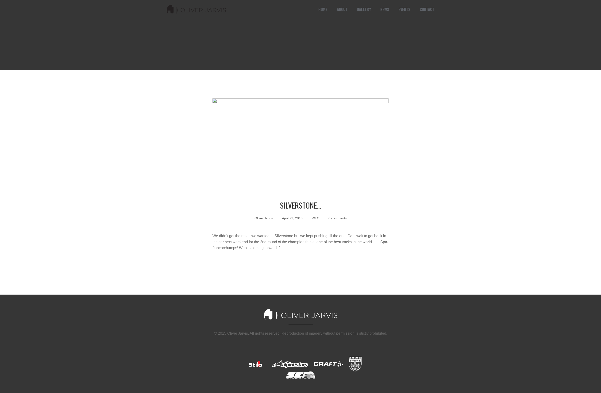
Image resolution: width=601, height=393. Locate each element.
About (342, 9)
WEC (315, 218)
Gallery (364, 9)
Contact (427, 9)
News (384, 9)
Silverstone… (300, 205)
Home (322, 9)
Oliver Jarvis (263, 218)
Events (404, 9)
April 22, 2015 (292, 218)
